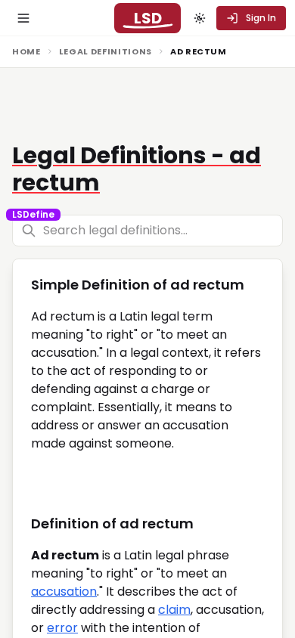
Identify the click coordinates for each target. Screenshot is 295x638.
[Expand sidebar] (23, 18)
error (62, 627)
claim (174, 609)
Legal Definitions (105, 51)
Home (26, 51)
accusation (64, 591)
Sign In (261, 17)
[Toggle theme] (200, 18)
